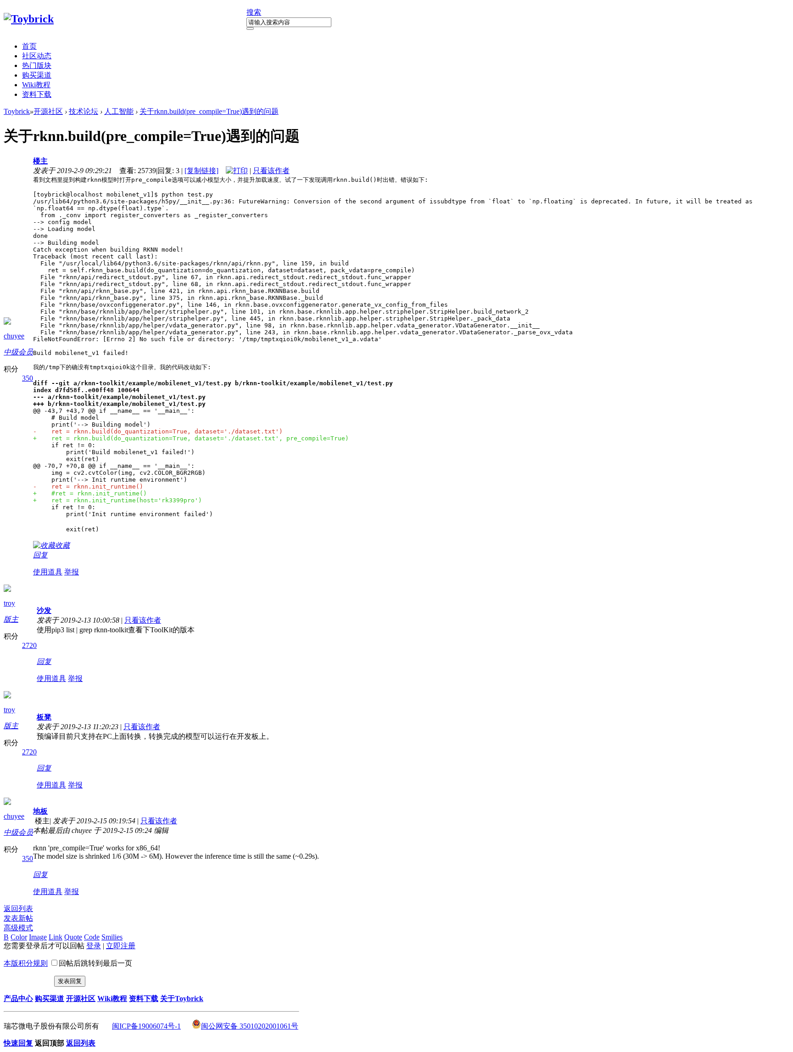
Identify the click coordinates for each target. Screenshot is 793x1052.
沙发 (44, 610)
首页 (29, 46)
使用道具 (47, 572)
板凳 (44, 717)
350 (27, 378)
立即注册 (120, 946)
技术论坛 (83, 111)
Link (55, 937)
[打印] (237, 170)
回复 (40, 555)
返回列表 (18, 908)
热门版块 (36, 65)
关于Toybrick (181, 998)
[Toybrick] (29, 19)
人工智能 (119, 111)
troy (9, 603)
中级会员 (18, 352)
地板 (40, 811)
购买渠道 (36, 75)
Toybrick (17, 111)
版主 (11, 619)
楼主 (40, 161)
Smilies (112, 937)
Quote (73, 937)
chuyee (14, 336)
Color (19, 937)
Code (92, 937)
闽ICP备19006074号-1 (146, 1026)
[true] (250, 28)
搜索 (253, 12)
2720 (29, 645)
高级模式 (18, 928)
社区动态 (36, 56)
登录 (93, 946)
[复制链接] (201, 170)
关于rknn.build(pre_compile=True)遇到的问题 (209, 111)
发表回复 (70, 981)
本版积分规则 (26, 963)
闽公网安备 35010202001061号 (249, 1026)
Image (38, 937)
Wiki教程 (36, 85)
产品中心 (18, 998)
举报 (71, 572)
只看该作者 (271, 170)
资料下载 (36, 94)
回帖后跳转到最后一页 (95, 963)
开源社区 (48, 111)
